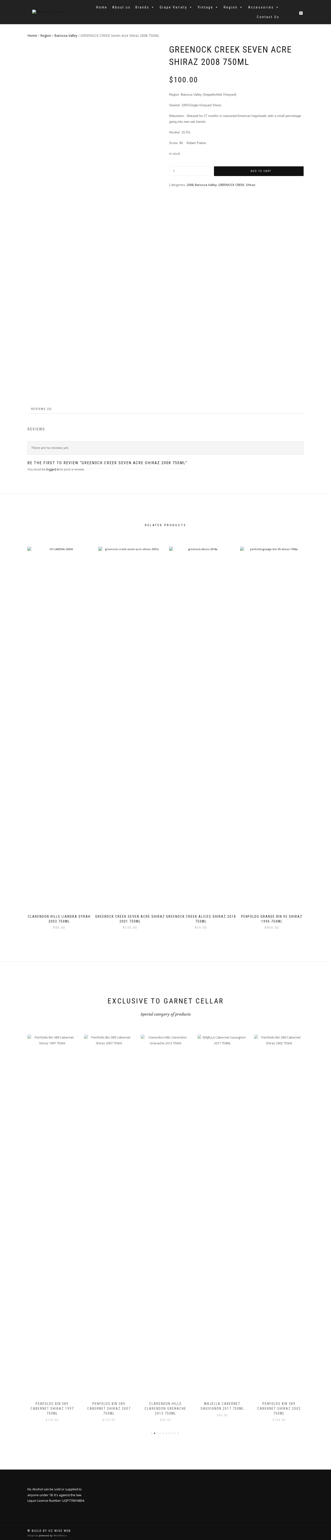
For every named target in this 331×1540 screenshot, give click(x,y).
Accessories (261, 7)
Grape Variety (173, 7)
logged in (53, 469)
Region (231, 7)
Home (101, 7)
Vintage (205, 7)
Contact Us (268, 17)
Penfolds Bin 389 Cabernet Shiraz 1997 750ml (52, 1408)
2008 (190, 185)
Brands (142, 7)
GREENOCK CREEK (231, 185)
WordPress (60, 1535)
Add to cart (261, 171)
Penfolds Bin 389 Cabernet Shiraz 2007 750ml (109, 1408)
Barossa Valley (65, 35)
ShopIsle (33, 1535)
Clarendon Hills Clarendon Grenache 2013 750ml (165, 1408)
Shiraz (250, 185)
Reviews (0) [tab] (41, 409)
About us (121, 7)
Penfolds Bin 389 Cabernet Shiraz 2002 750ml (279, 1408)
